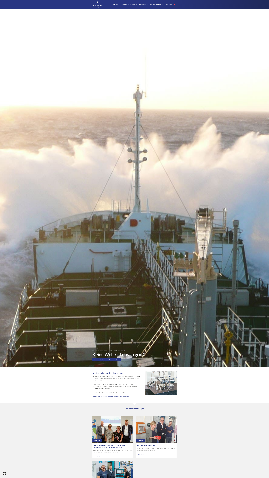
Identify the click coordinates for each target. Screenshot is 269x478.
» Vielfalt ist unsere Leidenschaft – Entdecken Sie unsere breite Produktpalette (110, 396)
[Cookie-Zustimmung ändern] (4, 473)
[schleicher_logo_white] (97, 2)
